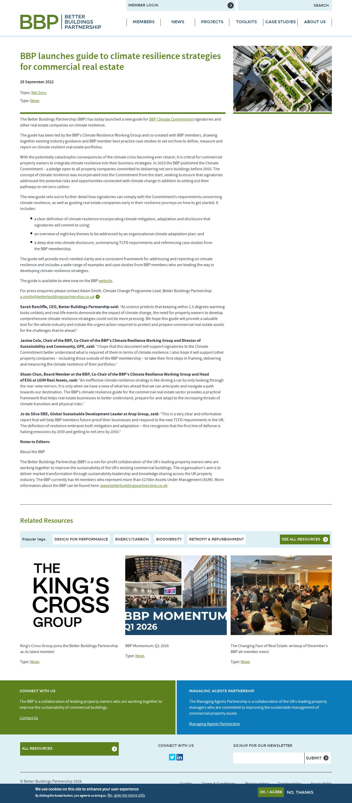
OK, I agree (271, 792)
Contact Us (29, 718)
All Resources (37, 748)
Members (144, 21)
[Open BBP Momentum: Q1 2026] (176, 595)
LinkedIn (179, 757)
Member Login (143, 5)
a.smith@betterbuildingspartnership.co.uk (57, 296)
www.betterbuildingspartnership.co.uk (133, 485)
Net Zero (38, 92)
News (177, 21)
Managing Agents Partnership (214, 723)
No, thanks (300, 792)
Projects (212, 21)
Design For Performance (81, 539)
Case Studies (280, 21)
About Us (315, 21)
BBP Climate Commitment (171, 119)
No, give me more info (126, 795)
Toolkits (246, 21)
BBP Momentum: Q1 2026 (147, 645)
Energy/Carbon (132, 539)
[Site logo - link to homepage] (69, 22)
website (105, 280)
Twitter (172, 757)
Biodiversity (169, 539)
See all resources (301, 539)
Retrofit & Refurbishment (216, 539)
